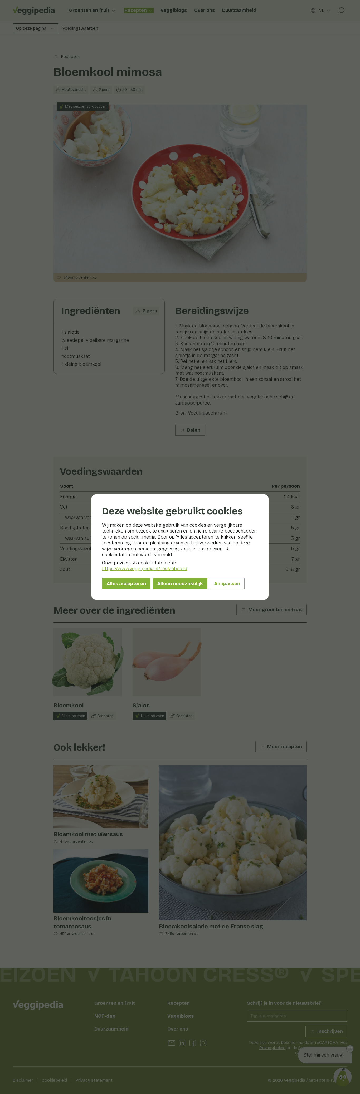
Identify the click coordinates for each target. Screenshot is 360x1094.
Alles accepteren (126, 584)
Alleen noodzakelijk (180, 584)
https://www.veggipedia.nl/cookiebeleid (144, 568)
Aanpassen (227, 584)
